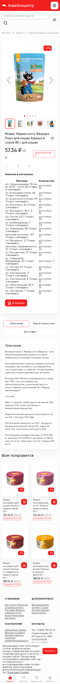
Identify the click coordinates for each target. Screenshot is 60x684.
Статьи (44, 607)
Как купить (10, 605)
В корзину (18, 303)
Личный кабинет (41, 610)
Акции (8, 615)
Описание (16, 323)
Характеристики (43, 323)
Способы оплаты (14, 607)
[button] (9, 80)
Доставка (30, 332)
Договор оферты (14, 635)
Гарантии (22, 605)
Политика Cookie (17, 672)
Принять (50, 651)
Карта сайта (39, 613)
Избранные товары (15, 630)
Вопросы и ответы (15, 633)
